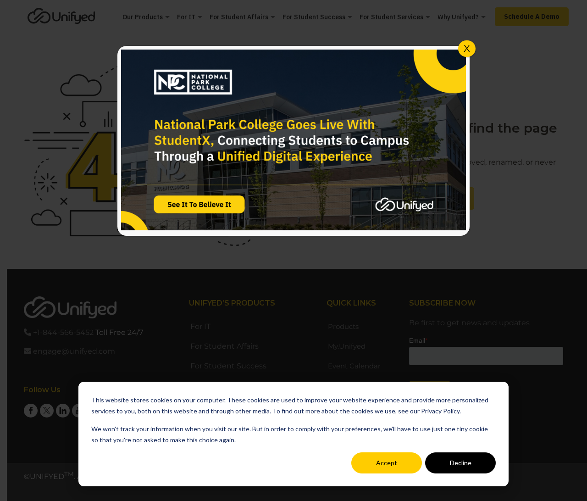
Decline (460, 463)
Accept (386, 463)
